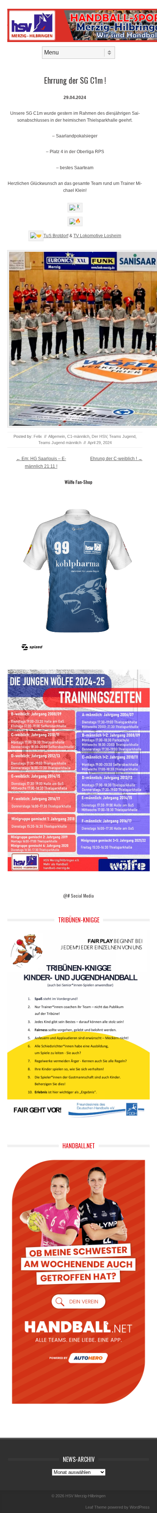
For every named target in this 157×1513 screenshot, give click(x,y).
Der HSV (99, 436)
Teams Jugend (122, 436)
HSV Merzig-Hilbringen (85, 1496)
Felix (38, 436)
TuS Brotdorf (55, 235)
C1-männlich (78, 436)
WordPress (140, 1507)
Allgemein (56, 436)
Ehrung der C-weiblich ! (116, 458)
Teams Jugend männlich (59, 442)
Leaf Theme (96, 1507)
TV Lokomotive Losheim (97, 235)
